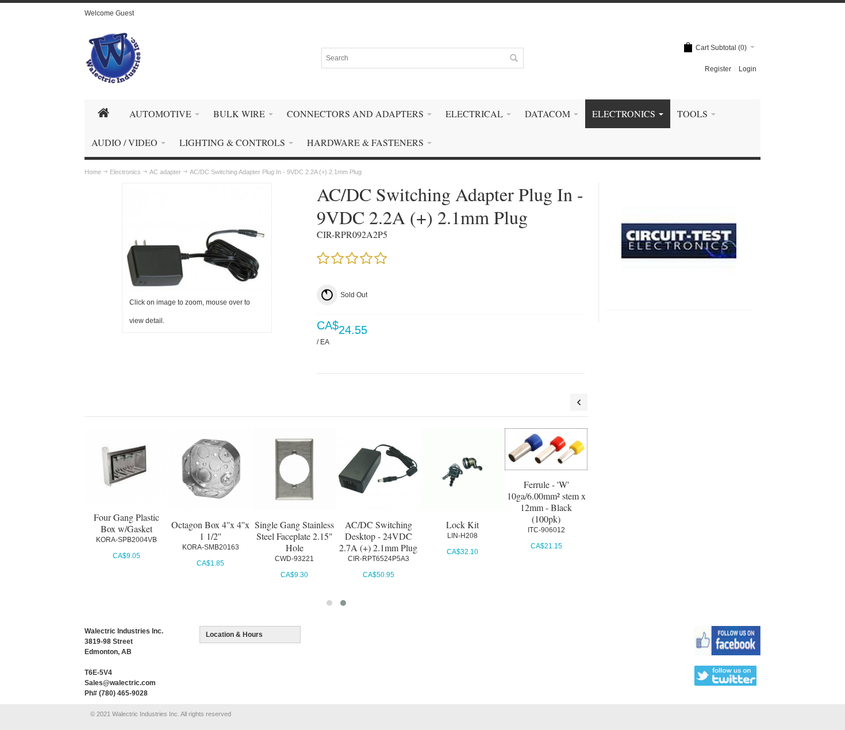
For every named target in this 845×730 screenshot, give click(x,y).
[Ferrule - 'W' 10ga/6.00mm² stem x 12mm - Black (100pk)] (546, 449)
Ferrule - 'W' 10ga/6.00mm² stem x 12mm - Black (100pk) (546, 501)
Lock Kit (462, 524)
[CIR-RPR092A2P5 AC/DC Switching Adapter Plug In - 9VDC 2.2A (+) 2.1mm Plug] (196, 191)
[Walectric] (113, 58)
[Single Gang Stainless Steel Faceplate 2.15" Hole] (294, 469)
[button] (329, 603)
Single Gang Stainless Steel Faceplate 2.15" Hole (294, 536)
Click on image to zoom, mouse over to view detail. (189, 311)
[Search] (513, 58)
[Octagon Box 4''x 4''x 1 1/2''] (210, 469)
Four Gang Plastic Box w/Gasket (126, 523)
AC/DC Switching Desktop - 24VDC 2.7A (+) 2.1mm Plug (378, 536)
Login (747, 69)
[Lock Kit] (462, 469)
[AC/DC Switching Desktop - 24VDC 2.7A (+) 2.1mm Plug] (378, 469)
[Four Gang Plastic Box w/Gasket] (126, 465)
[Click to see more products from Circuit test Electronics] (679, 240)
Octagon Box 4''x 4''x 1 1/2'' (210, 530)
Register (718, 69)
